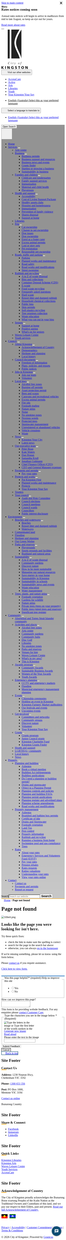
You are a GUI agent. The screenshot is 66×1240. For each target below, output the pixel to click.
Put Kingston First (31, 479)
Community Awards (32, 667)
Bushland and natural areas (36, 553)
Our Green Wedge (25, 541)
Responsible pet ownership (36, 251)
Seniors (19, 322)
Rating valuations (31, 871)
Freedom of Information (34, 362)
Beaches (26, 522)
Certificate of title (31, 818)
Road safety (28, 264)
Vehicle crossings (31, 430)
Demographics (29, 350)
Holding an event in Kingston (37, 701)
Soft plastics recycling (33, 310)
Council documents (25, 359)
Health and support (25, 193)
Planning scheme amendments (38, 803)
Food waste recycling (33, 288)
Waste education (30, 316)
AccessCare (7, 1172)
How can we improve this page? (18, 999)
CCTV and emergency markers (38, 683)
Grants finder (29, 165)
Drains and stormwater (34, 784)
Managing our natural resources (38, 572)
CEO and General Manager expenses (41, 467)
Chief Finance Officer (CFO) (37, 464)
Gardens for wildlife (32, 599)
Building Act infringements (36, 772)
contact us (14, 962)
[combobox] (21, 110)
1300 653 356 (17, 1083)
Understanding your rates (35, 874)
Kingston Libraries (11, 1160)
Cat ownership (29, 227)
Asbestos (26, 766)
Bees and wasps (30, 393)
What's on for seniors (33, 331)
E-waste (26, 285)
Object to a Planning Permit (36, 787)
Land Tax (27, 827)
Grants (18, 732)
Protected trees (29, 421)
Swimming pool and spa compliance (41, 843)
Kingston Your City (32, 439)
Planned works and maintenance (39, 261)
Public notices (29, 368)
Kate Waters (28, 452)
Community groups (32, 720)
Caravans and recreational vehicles (40, 396)
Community (14, 615)
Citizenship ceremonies (34, 698)
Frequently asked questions (36, 291)
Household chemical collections (39, 301)
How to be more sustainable (36, 569)
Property (12, 760)
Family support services (34, 180)
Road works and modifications (38, 267)
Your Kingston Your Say (35, 489)
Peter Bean (27, 448)
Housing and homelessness (36, 205)
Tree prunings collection (34, 313)
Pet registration (30, 248)
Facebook (13, 1129)
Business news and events (35, 162)
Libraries (19, 220)
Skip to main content (12, 2)
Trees (24, 846)
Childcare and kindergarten (36, 177)
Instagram (13, 1132)
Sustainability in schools (34, 581)
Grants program (30, 735)
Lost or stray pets (31, 245)
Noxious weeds (30, 418)
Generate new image (15, 1031)
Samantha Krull (30, 458)
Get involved (22, 713)
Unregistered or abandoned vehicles (41, 427)
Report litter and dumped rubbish (39, 297)
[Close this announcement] (2, 28)
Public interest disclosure (35, 513)
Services (12, 146)
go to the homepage (47, 948)
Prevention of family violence (37, 211)
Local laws (21, 381)
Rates (18, 849)
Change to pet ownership (35, 230)
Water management (32, 590)
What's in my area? (32, 658)
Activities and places (26, 624)
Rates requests (29, 867)
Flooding (20, 535)
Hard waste (28, 294)
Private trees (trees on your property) (41, 606)
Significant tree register (34, 612)
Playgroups (28, 190)
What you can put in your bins (38, 319)
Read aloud (10, 1034)
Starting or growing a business (38, 168)
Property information (33, 834)
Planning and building (26, 763)
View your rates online (34, 877)
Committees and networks (35, 717)
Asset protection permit (34, 390)
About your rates (31, 852)
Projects (26, 485)
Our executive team (25, 445)
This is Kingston (30, 661)
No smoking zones (32, 415)
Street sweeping (30, 270)
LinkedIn (13, 1135)
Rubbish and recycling (27, 273)
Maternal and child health (35, 187)
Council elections (31, 501)
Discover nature (30, 566)
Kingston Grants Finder (34, 744)
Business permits (31, 156)
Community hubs (31, 636)
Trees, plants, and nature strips (31, 593)
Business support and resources (38, 159)
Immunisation (29, 183)
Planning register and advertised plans (42, 800)
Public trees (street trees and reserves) (41, 609)
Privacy (5, 1227)
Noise (25, 411)
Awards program (24, 664)
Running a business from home (38, 840)
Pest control (28, 831)
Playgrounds (28, 547)
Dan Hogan (28, 455)
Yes (16, 988)
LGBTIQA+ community (28, 750)
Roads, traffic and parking (29, 254)
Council (12, 341)
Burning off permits (32, 387)
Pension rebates (30, 864)
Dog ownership (30, 236)
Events (18, 695)
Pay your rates (29, 473)
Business (19, 153)
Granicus (48, 1237)
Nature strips (28, 408)
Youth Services (9, 1169)
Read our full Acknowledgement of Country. (32, 1208)
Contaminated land (25, 532)
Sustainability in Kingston (35, 578)
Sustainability (22, 556)
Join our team (29, 375)
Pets (17, 224)
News (18, 436)
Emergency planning (26, 680)
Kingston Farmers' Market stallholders (42, 704)
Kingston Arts (8, 1163)
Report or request (24, 889)
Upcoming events (31, 710)
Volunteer (27, 378)
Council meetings (31, 504)
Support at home (30, 217)
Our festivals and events (34, 707)
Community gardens (32, 562)
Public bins (28, 304)
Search (5, 896)
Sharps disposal (30, 214)
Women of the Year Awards (36, 673)
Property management (26, 809)
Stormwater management (35, 424)
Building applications (33, 775)
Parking (26, 257)
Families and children (26, 174)
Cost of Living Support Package (39, 199)
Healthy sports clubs (32, 202)
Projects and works (25, 476)
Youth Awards (29, 676)
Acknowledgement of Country (38, 347)
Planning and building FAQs (37, 794)
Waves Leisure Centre (26, 334)
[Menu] (6, 133)
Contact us (20, 883)
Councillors (28, 510)
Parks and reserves (25, 544)
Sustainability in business (35, 171)
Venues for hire (30, 652)
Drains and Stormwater (34, 821)
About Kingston (23, 344)
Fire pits (26, 402)
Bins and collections (32, 279)
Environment (15, 516)
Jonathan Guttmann (32, 461)
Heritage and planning (33, 353)
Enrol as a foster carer (33, 239)
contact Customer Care (31, 1012)
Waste (25, 433)
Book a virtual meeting (34, 769)
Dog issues (27, 233)
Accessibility (28, 196)
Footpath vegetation (32, 596)
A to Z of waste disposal (35, 276)
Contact (12, 880)
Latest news (28, 442)
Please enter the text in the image (21, 1037)
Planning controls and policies (38, 790)
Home (7, 900)
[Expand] (19, 147)
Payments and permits (26, 470)
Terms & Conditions (12, 1230)
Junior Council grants (33, 738)
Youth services (22, 338)
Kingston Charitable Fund (35, 741)
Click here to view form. (14, 968)
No (16, 991)
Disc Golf (27, 639)
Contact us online (10, 1098)
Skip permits (28, 307)
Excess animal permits (33, 242)
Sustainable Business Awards (37, 670)
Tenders (19, 492)
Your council (22, 495)
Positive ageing (30, 328)
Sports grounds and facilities (37, 550)
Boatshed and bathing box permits (40, 815)
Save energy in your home (36, 575)
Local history (29, 356)
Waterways (28, 529)
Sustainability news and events (38, 584)
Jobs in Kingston (24, 371)
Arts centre (21, 150)
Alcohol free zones (32, 384)
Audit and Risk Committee (36, 498)
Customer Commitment (39, 1227)
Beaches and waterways (28, 519)
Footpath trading (30, 405)
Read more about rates (13, 24)
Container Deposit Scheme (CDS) (40, 282)
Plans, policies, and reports (36, 365)
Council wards (29, 507)
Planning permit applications (37, 797)
